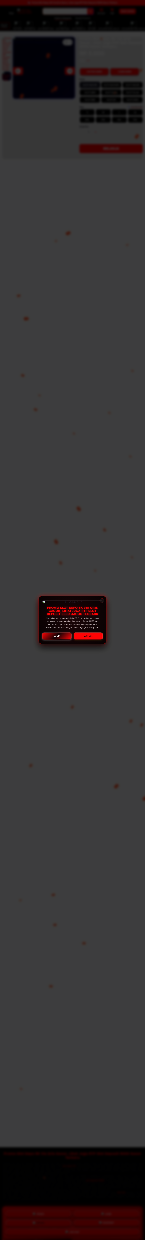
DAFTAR (88, 636)
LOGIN (57, 636)
